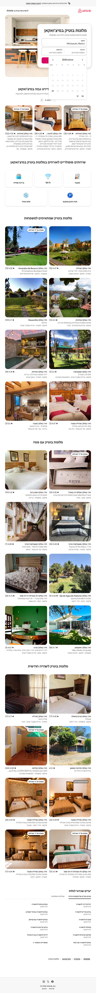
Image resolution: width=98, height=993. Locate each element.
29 (53, 91)
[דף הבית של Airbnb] (84, 11)
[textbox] (75, 52)
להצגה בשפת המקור (33, 3)
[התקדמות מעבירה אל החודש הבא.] (53, 60)
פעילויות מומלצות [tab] (57, 896)
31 (77, 96)
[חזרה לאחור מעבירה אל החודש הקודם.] (82, 60)
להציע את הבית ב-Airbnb (17, 10)
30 (83, 96)
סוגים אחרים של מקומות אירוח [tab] (80, 896)
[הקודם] (54, 100)
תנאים (44, 989)
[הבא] (42, 100)
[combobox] (64, 43)
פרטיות (51, 989)
